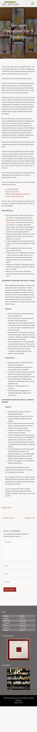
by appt (21, 642)
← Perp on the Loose (8, 544)
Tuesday (6, 644)
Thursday (6, 649)
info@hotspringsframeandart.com (22, 203)
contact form (16, 201)
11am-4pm (22, 646)
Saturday (6, 653)
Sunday (5, 656)
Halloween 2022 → (30, 544)
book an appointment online (16, 206)
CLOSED (22, 644)
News (10, 533)
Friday (5, 651)
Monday (6, 642)
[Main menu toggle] (32, 3)
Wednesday (7, 646)
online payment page (13, 232)
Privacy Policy (18, 728)
